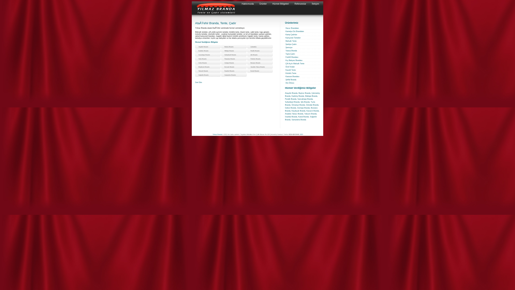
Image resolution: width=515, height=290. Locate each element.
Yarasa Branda (291, 51)
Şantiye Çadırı (291, 44)
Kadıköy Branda (203, 51)
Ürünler (263, 4)
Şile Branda (254, 55)
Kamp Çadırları (291, 35)
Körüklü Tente (291, 73)
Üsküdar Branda (255, 59)
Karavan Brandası (292, 76)
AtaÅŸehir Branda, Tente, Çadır (215, 23)
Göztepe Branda (229, 63)
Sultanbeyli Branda (230, 55)
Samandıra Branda (230, 75)
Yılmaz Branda (217, 134)
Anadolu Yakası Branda (258, 67)
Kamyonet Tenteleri (293, 38)
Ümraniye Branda (230, 59)
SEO (301, 134)
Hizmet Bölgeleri (280, 4)
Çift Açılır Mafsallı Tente (295, 64)
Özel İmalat (290, 67)
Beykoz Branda (229, 47)
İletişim (315, 4)
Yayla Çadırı (290, 54)
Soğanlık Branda (203, 75)
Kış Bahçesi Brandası (294, 60)
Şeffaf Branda (291, 80)
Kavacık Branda (229, 67)
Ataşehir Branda (203, 47)
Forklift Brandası (292, 57)
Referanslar (300, 4)
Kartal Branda (255, 71)
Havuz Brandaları (292, 28)
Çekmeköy (254, 47)
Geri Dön (198, 82)
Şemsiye (289, 47)
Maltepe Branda (229, 51)
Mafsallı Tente (291, 41)
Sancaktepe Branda (204, 55)
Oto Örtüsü (290, 83)
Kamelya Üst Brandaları (295, 31)
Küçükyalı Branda (203, 67)
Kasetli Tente (291, 70)
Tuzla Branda (202, 59)
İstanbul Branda (229, 71)
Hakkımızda (248, 4)
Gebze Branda (202, 63)
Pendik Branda (255, 51)
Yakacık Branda (203, 71)
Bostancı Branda (255, 63)
